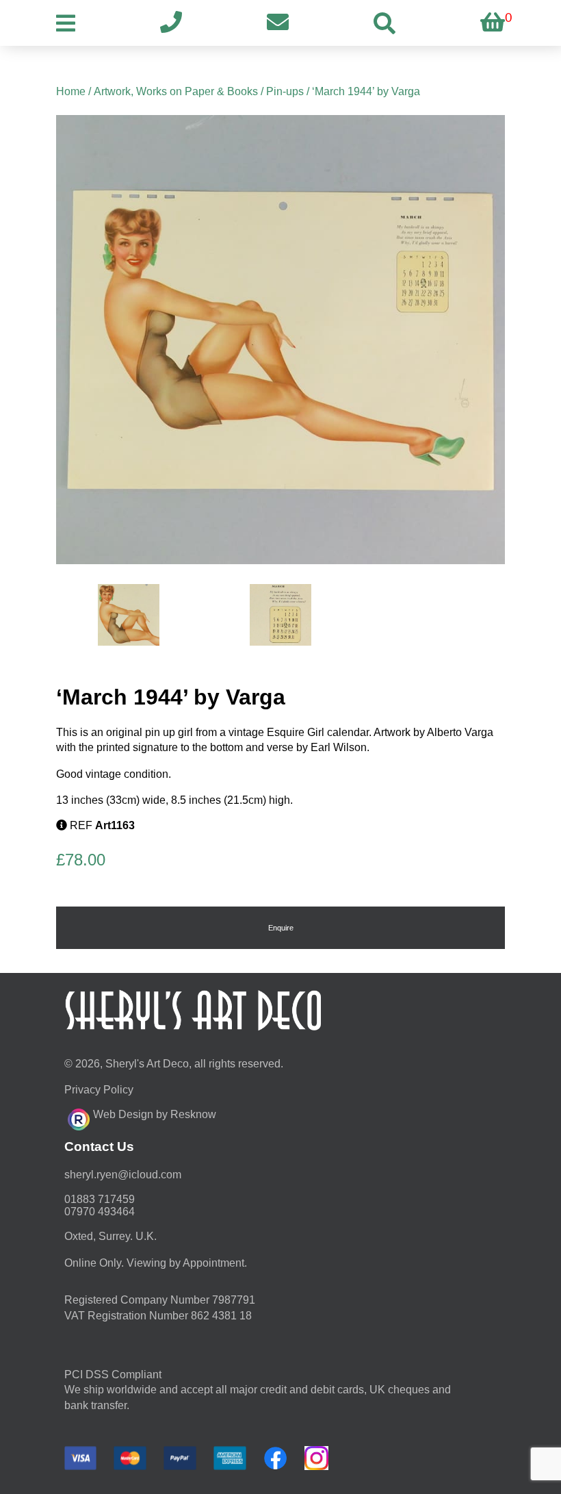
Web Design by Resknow (154, 1114)
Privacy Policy (98, 1090)
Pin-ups (285, 91)
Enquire (280, 928)
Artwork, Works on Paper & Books (176, 91)
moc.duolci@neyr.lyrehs (122, 1174)
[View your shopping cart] (492, 23)
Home (71, 91)
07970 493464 (99, 1211)
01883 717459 (99, 1199)
